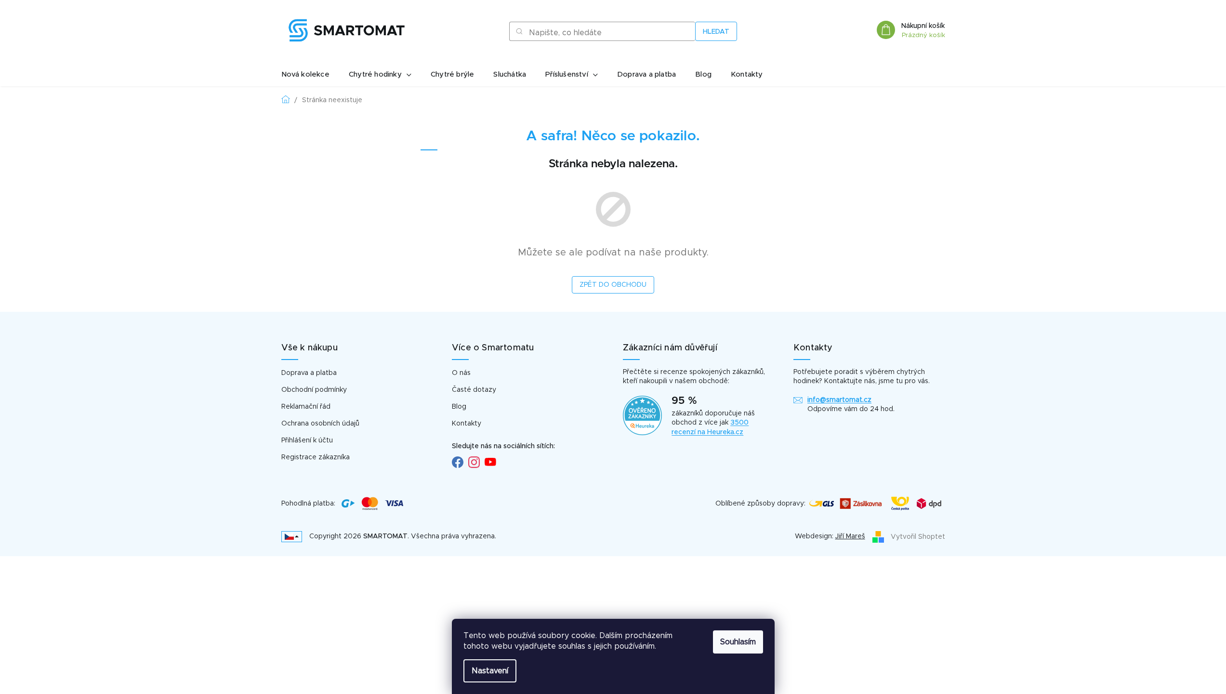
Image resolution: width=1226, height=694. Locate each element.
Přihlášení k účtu (307, 440)
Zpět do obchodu (613, 284)
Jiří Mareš (850, 536)
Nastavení (490, 671)
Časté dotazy (474, 390)
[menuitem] (305, 75)
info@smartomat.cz (839, 400)
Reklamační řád (305, 406)
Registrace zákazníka (315, 457)
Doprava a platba (309, 373)
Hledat (716, 31)
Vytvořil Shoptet (918, 536)
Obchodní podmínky (314, 390)
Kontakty (466, 423)
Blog (459, 406)
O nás (461, 373)
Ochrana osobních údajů (320, 423)
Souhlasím (738, 642)
